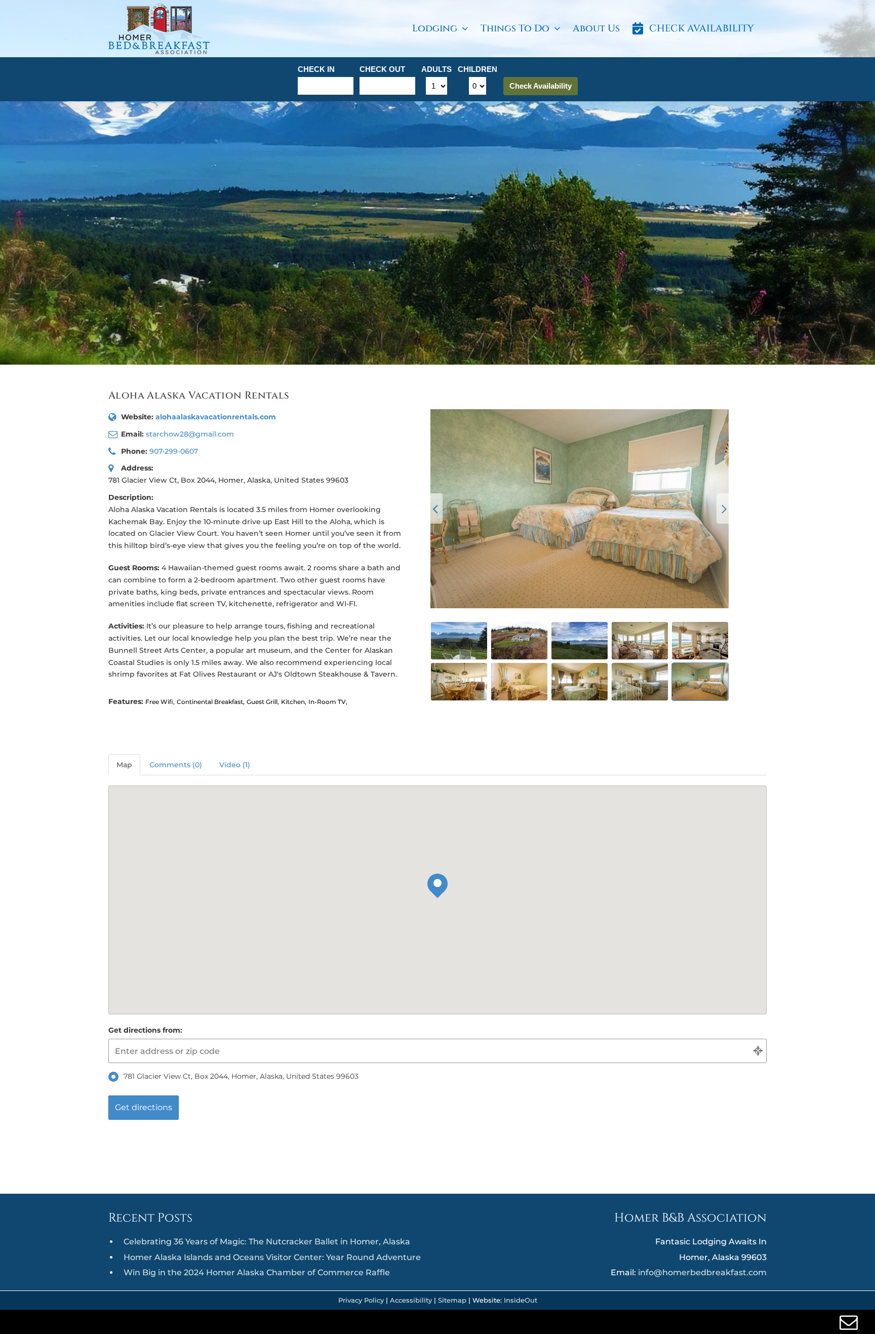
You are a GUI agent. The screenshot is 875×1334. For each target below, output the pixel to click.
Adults (436, 69)
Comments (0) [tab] (175, 764)
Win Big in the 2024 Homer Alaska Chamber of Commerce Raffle (257, 1272)
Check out (382, 69)
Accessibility (411, 1300)
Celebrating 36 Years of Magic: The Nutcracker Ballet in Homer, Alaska (267, 1241)
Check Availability (540, 86)
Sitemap (452, 1300)
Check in (316, 69)
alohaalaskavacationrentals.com (215, 416)
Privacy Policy (361, 1300)
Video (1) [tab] (234, 764)
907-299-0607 (173, 451)
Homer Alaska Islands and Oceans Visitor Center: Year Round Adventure (272, 1257)
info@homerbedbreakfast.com (702, 1272)
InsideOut (520, 1300)
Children (477, 69)
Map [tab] (124, 764)
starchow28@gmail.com (190, 434)
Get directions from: (145, 1030)
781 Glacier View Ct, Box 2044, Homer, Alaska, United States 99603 (241, 1076)
